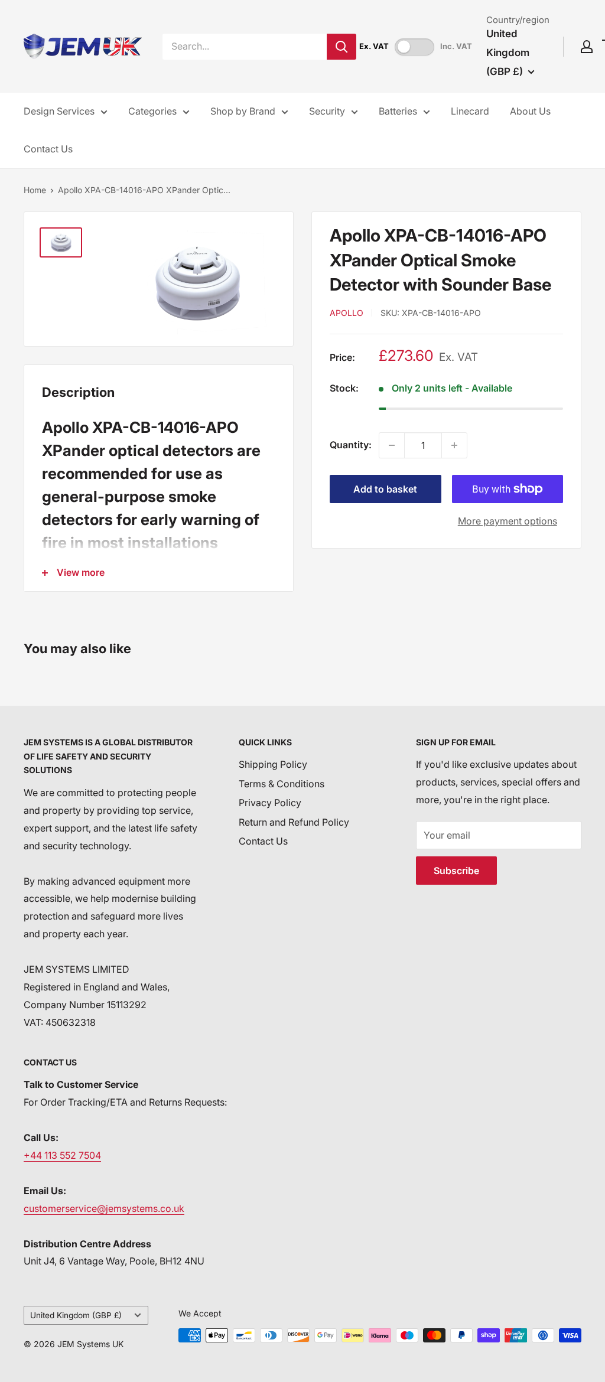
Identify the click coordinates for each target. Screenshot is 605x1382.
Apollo (346, 313)
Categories (152, 111)
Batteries (398, 111)
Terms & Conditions (281, 784)
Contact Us (48, 149)
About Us (530, 111)
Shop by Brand (242, 111)
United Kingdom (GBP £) (76, 1315)
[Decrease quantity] (391, 445)
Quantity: (351, 445)
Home (35, 190)
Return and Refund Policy (294, 822)
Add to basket (385, 489)
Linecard (470, 111)
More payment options (507, 521)
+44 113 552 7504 (62, 1155)
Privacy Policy (270, 803)
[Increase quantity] (454, 445)
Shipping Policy (273, 764)
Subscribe (456, 870)
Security (327, 111)
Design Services (59, 111)
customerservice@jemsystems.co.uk (104, 1208)
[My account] (587, 46)
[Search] (341, 47)
